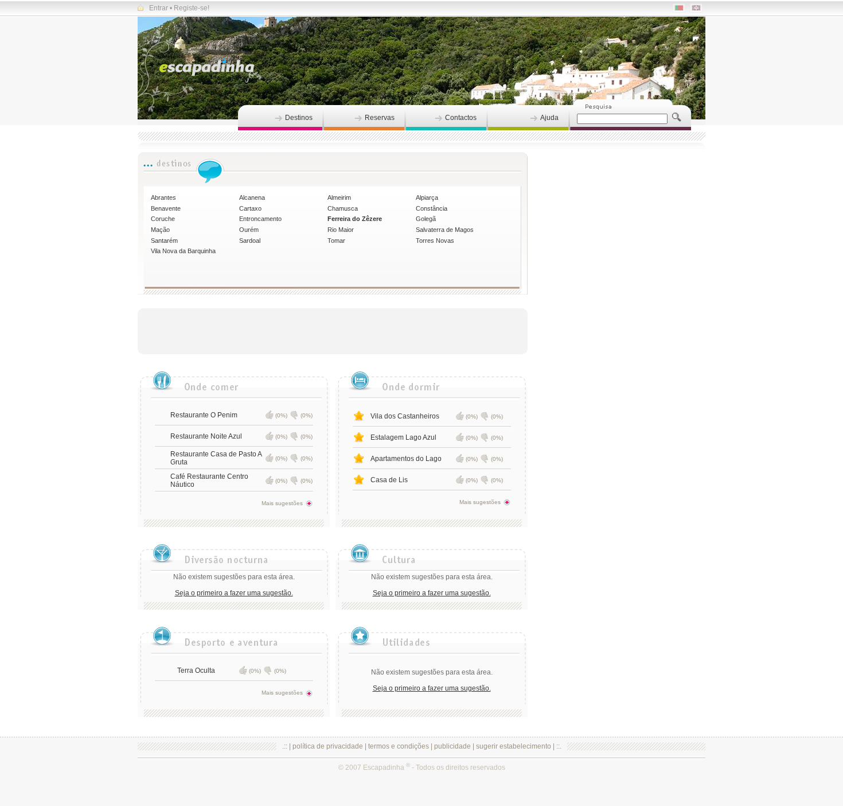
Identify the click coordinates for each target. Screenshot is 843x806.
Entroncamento (260, 218)
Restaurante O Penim (203, 415)
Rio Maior (340, 229)
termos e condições (398, 746)
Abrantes (163, 197)
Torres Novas (435, 240)
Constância (431, 208)
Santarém (164, 240)
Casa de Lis (389, 480)
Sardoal (249, 240)
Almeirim (339, 197)
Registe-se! (191, 8)
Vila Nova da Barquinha (183, 250)
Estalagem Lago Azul (403, 437)
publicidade (452, 746)
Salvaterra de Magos (445, 229)
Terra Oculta (196, 670)
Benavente (166, 208)
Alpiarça (427, 197)
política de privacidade (327, 746)
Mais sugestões (282, 503)
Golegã (426, 218)
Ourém (249, 229)
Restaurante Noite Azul (206, 436)
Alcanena (252, 197)
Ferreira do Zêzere (354, 218)
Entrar (158, 8)
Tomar (336, 240)
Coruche (163, 218)
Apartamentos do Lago (406, 459)
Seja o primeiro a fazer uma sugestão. (234, 593)
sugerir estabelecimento (513, 746)
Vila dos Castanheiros (404, 416)
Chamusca (342, 208)
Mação (160, 229)
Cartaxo (250, 208)
